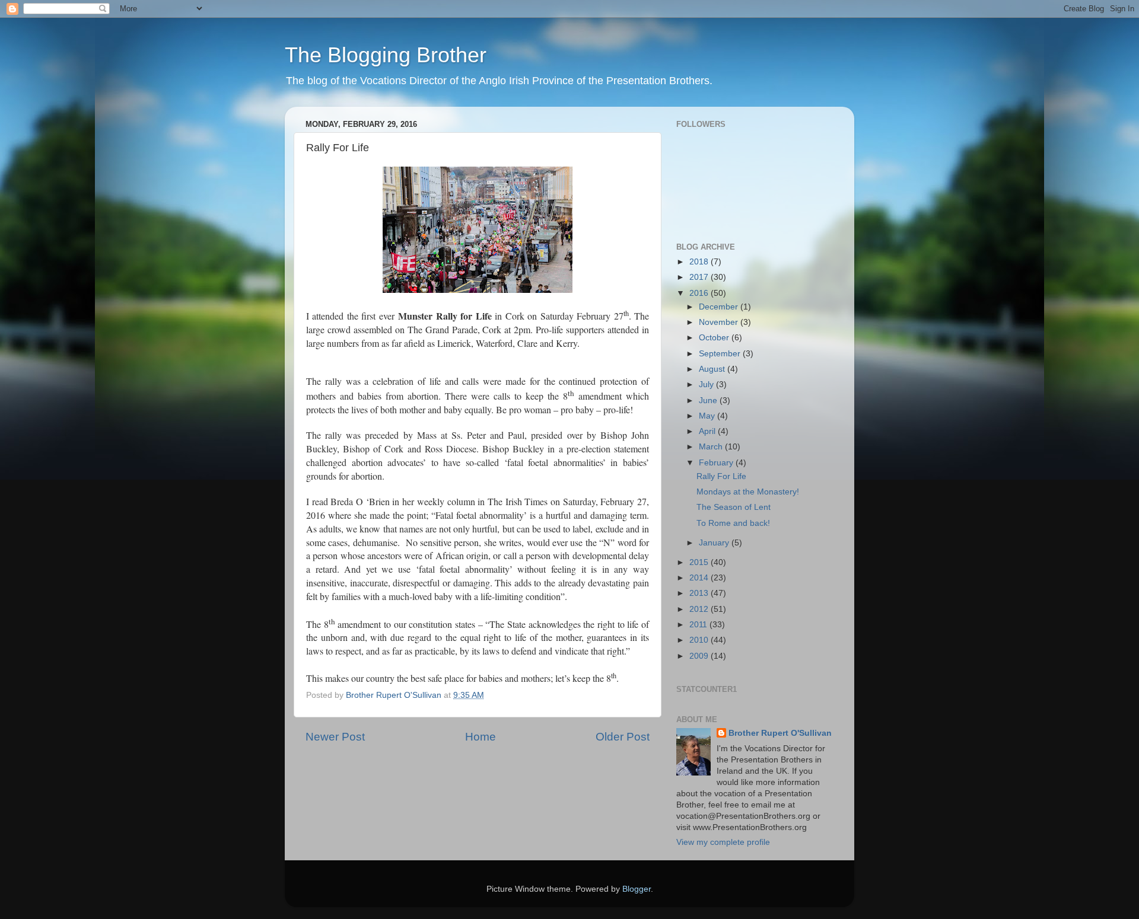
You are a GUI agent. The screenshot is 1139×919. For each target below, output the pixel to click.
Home (480, 736)
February (717, 462)
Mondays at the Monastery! (747, 491)
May (708, 415)
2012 (700, 609)
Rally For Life (721, 476)
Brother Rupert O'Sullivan (780, 733)
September (721, 353)
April (708, 431)
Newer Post (335, 736)
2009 (700, 656)
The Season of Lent (733, 507)
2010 (700, 640)
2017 (700, 277)
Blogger (636, 889)
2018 (700, 261)
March (712, 446)
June (709, 400)
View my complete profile (723, 842)
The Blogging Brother (385, 55)
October (715, 337)
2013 (700, 593)
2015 (700, 562)
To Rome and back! (733, 523)
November (719, 322)
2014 (700, 577)
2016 (700, 293)
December (719, 306)
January (715, 542)
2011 (699, 624)
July (707, 384)
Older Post (623, 736)
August (713, 369)
